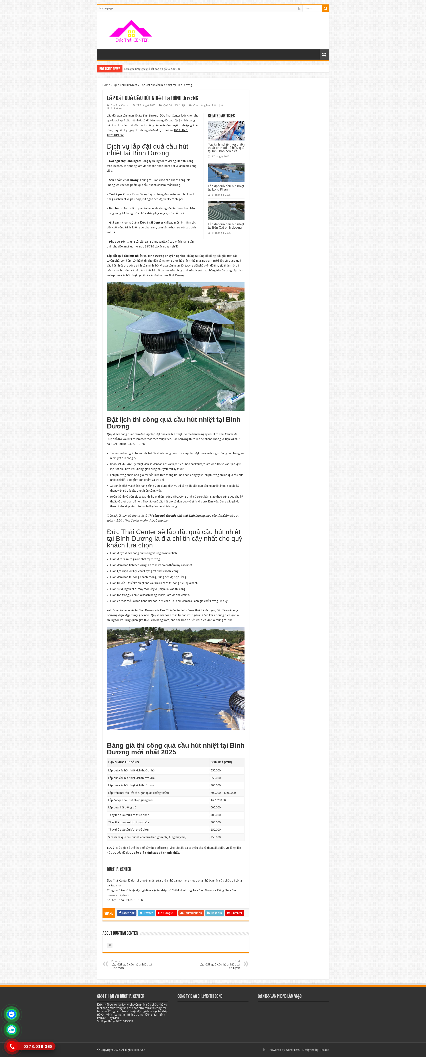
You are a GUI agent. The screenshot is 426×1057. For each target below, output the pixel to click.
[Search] (325, 8)
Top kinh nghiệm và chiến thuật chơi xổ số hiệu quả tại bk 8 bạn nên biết (226, 147)
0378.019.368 (115, 135)
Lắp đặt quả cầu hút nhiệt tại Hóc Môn (131, 965)
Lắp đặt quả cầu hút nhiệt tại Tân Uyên (219, 965)
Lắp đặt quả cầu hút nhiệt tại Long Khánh (226, 187)
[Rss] (299, 8)
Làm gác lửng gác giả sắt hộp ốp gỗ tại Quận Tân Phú (156, 68)
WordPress (293, 1049)
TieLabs (324, 1049)
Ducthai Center (119, 869)
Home (106, 85)
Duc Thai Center (120, 105)
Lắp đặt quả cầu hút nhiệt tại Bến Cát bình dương (226, 225)
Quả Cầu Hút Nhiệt (125, 85)
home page (106, 8)
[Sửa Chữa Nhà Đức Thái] (132, 30)
